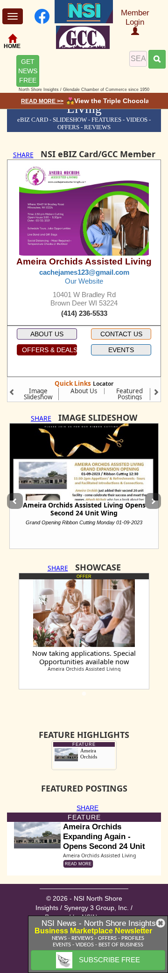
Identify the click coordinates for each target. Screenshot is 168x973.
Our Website (84, 281)
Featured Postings (129, 394)
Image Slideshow (38, 394)
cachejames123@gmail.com (84, 272)
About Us (83, 391)
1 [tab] (84, 696)
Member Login (135, 17)
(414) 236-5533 (84, 313)
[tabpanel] (84, 631)
